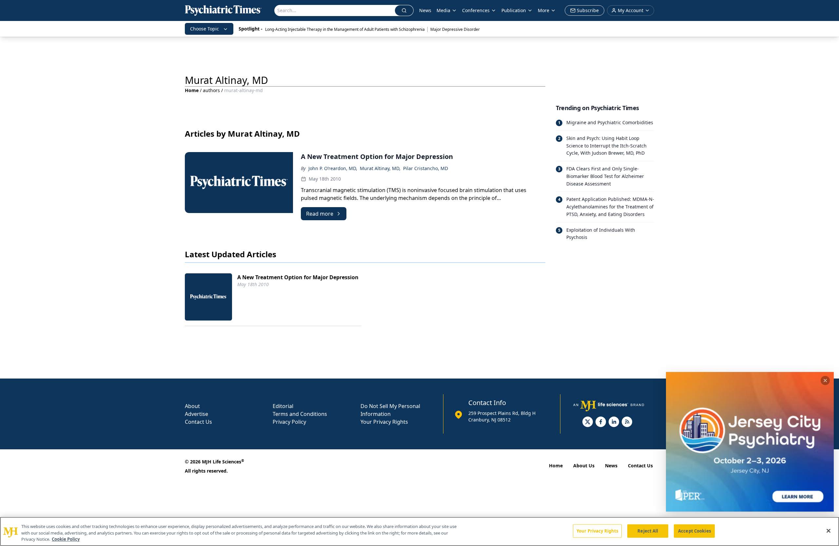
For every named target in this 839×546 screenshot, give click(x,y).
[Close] (828, 530)
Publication (513, 10)
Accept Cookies (694, 531)
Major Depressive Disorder (455, 29)
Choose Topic (204, 29)
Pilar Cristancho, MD (425, 168)
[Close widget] (825, 380)
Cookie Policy (66, 539)
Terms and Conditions (300, 414)
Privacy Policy (289, 421)
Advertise (196, 414)
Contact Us (198, 421)
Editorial (283, 406)
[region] (419, 531)
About (192, 406)
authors (211, 90)
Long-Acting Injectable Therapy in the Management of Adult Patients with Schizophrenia (345, 29)
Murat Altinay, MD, (380, 168)
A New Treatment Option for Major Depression (298, 277)
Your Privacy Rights (384, 421)
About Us (584, 465)
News (425, 10)
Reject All (647, 531)
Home (192, 90)
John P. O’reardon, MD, (332, 168)
